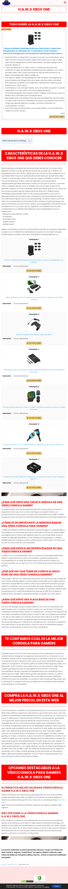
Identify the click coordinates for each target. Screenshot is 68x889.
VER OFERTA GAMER (58, 116)
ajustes (47, 887)
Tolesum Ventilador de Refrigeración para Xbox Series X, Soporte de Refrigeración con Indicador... (34, 261)
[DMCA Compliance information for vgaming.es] (27, 882)
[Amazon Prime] (62, 113)
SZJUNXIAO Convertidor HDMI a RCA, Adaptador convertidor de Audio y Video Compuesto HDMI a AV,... (34, 478)
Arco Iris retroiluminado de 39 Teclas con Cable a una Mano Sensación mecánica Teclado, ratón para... (34, 408)
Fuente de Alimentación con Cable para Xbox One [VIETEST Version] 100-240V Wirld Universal (34, 298)
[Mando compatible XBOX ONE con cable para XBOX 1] (34, 331)
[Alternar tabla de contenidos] (29, 141)
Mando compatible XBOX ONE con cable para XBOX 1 (34, 335)
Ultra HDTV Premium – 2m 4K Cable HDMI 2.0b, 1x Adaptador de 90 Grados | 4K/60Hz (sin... (34, 445)
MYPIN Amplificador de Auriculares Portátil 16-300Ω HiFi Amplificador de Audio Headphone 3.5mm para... (34, 371)
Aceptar (56, 886)
